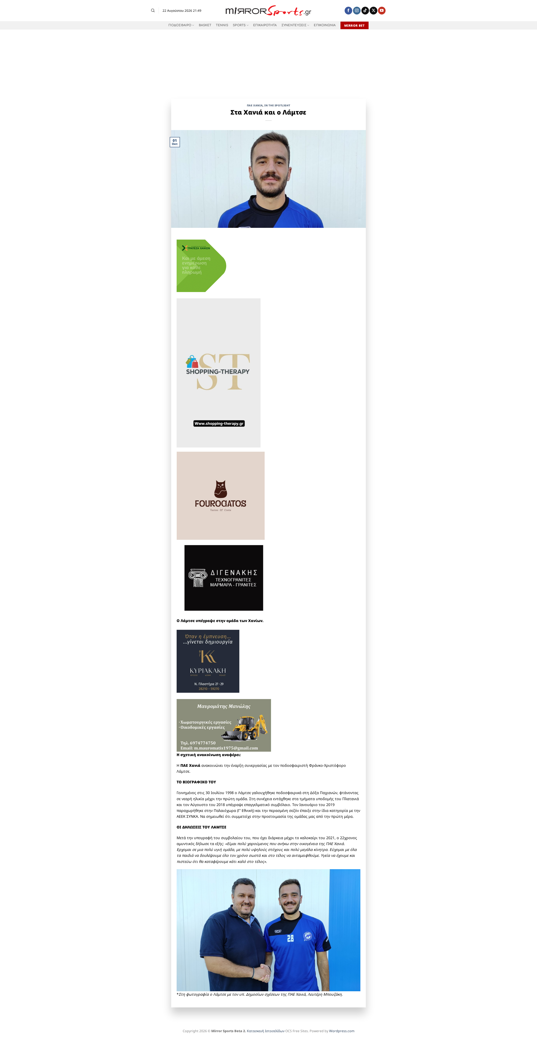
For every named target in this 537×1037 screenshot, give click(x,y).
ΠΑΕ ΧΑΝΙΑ (255, 105)
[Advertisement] (268, 61)
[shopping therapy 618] (219, 372)
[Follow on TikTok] (365, 10)
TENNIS (222, 25)
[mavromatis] (224, 725)
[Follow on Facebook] (348, 10)
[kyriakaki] (208, 660)
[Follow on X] (373, 10)
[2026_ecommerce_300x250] (208, 265)
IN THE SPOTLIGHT (277, 105)
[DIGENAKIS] (224, 578)
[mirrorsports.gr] (269, 10)
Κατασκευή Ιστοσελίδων (265, 1031)
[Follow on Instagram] (357, 10)
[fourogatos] (221, 495)
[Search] (153, 10)
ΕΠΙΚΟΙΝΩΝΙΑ (325, 25)
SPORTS (239, 25)
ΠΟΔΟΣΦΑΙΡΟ (179, 25)
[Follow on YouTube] (382, 10)
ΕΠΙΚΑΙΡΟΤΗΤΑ (265, 25)
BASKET (205, 25)
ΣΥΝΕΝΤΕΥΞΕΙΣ (294, 25)
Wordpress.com (342, 1031)
